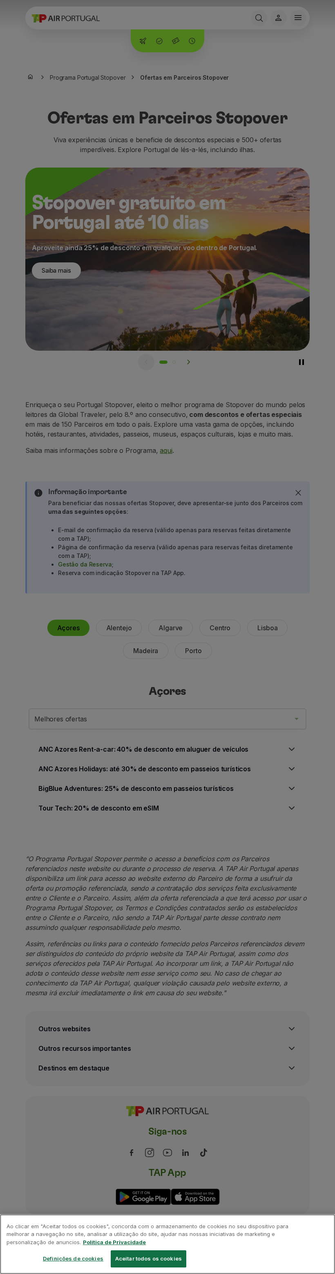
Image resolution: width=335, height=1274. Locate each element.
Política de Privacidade (114, 1242)
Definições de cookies (73, 1258)
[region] (167, 1244)
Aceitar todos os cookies (148, 1258)
